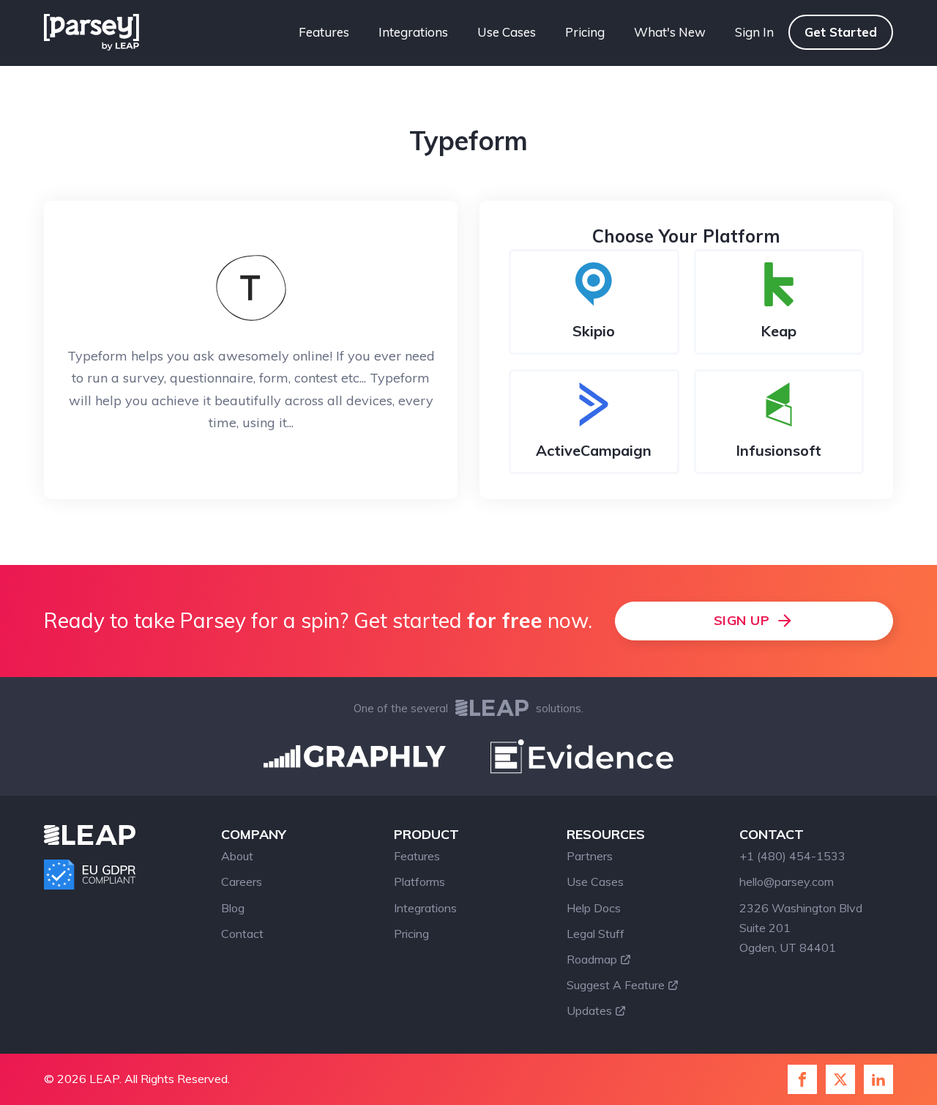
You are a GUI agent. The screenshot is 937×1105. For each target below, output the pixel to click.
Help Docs (594, 908)
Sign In (754, 32)
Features (324, 32)
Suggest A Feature (616, 985)
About (237, 856)
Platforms (419, 881)
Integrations (413, 32)
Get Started (841, 32)
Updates (589, 1010)
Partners (590, 856)
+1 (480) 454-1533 (792, 856)
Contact (242, 933)
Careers (241, 881)
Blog (232, 908)
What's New (670, 32)
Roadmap (592, 959)
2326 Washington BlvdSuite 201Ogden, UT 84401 (800, 928)
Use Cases (506, 32)
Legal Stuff (595, 933)
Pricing (585, 32)
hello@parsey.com (786, 881)
